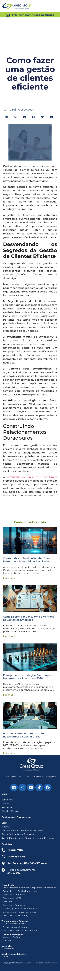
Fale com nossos (33, 15)
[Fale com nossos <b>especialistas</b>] (8, 15)
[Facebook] (48, 787)
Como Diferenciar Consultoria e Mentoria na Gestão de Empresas (28, 618)
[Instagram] (22, 787)
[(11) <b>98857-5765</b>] (3, 856)
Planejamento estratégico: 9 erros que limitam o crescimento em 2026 (27, 677)
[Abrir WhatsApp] (52, 963)
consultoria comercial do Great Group (31, 477)
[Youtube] (31, 787)
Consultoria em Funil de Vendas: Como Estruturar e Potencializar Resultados (27, 560)
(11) (16, 856)
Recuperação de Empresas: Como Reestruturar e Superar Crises (24, 735)
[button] (47, 6)
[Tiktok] (39, 787)
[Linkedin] (14, 787)
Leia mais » (9, 578)
